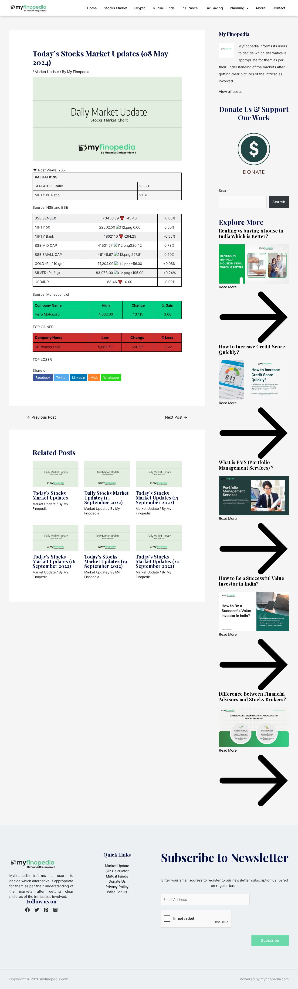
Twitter (61, 377)
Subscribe (270, 940)
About (260, 8)
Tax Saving (214, 8)
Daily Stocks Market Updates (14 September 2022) (106, 497)
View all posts (230, 91)
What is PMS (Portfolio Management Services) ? (246, 465)
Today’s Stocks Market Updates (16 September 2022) (54, 561)
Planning (237, 8)
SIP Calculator (117, 871)
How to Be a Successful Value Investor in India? (251, 581)
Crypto (140, 8)
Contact (278, 8)
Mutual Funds (163, 8)
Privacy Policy (117, 887)
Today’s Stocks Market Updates (50, 495)
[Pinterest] (46, 909)
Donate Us (117, 881)
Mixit (94, 377)
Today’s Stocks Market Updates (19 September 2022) (105, 561)
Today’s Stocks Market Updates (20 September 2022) (157, 561)
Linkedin (78, 377)
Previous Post (41, 417)
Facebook (43, 377)
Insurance (190, 8)
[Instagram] (55, 909)
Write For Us (117, 892)
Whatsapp (111, 377)
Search (224, 190)
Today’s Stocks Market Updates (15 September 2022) (157, 497)
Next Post (176, 417)
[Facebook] (27, 909)
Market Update (47, 71)
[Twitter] (36, 909)
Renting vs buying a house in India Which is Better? (251, 233)
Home (92, 8)
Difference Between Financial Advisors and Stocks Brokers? (252, 696)
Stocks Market (115, 8)
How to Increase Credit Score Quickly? (252, 349)
